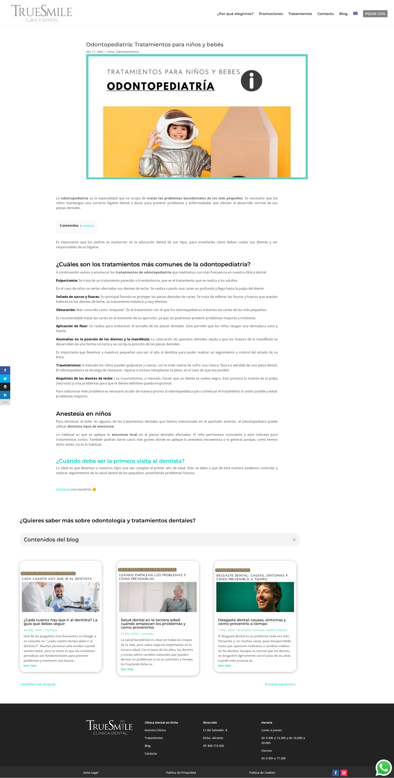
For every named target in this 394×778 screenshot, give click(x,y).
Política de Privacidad (181, 773)
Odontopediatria (127, 52)
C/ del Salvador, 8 (215, 730)
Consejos (51, 630)
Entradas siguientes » (280, 684)
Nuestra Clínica (155, 730)
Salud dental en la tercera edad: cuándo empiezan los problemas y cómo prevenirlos (153, 624)
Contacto (325, 14)
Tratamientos (300, 14)
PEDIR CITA (375, 14)
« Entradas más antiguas (37, 684)
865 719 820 (216, 746)
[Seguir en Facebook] (335, 773)
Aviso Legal (90, 773)
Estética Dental (276, 630)
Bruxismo (244, 630)
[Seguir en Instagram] (344, 773)
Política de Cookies (262, 773)
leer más (30, 665)
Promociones (271, 14)
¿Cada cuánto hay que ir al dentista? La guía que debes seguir (60, 622)
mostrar (87, 226)
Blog (343, 14)
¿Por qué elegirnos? (235, 14)
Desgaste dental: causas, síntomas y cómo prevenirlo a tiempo (252, 622)
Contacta (63, 489)
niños (110, 52)
